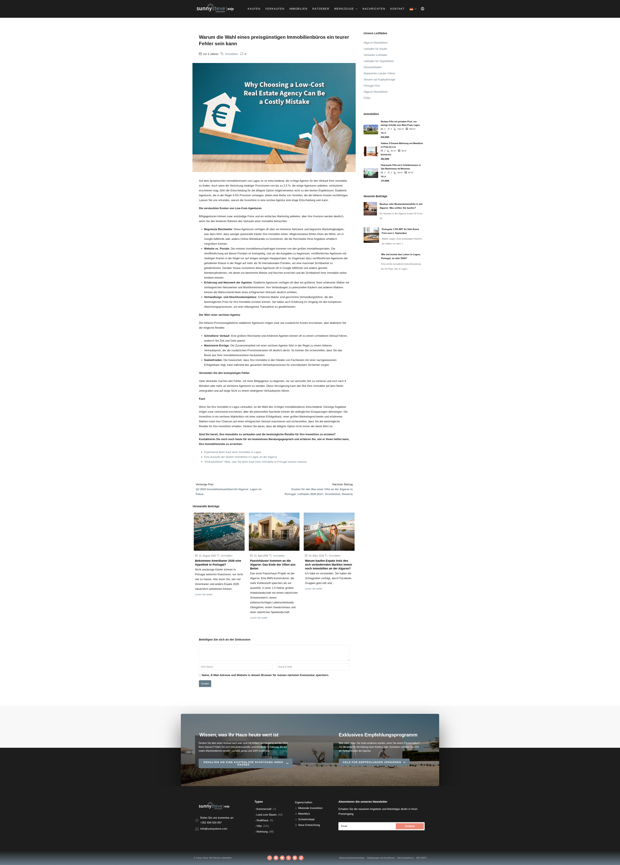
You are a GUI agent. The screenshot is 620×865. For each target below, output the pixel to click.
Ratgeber (320, 8)
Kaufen (254, 8)
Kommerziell (263, 809)
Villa (259, 826)
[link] (370, 208)
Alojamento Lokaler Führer (379, 73)
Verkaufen (274, 8)
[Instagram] (269, 857)
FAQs (367, 97)
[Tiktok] (301, 857)
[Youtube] (282, 857)
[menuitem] (422, 8)
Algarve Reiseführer (376, 42)
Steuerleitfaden (373, 67)
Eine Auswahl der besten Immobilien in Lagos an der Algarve (240, 457)
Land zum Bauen (266, 814)
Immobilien (298, 8)
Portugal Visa (372, 85)
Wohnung (262, 831)
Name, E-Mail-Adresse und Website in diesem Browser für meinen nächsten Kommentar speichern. (265, 675)
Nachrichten (373, 8)
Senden (205, 683)
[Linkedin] (294, 857)
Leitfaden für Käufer (375, 48)
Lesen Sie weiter (203, 594)
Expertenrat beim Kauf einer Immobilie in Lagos (232, 452)
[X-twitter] (288, 857)
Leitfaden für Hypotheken (379, 61)
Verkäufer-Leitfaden (375, 55)
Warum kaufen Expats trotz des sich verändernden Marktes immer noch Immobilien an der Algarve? (328, 564)
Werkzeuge (344, 8)
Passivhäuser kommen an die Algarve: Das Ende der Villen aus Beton (272, 564)
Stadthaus (262, 820)
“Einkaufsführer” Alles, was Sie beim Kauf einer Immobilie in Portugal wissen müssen (255, 461)
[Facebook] (276, 857)
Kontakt (397, 8)
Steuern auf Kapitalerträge (379, 79)
